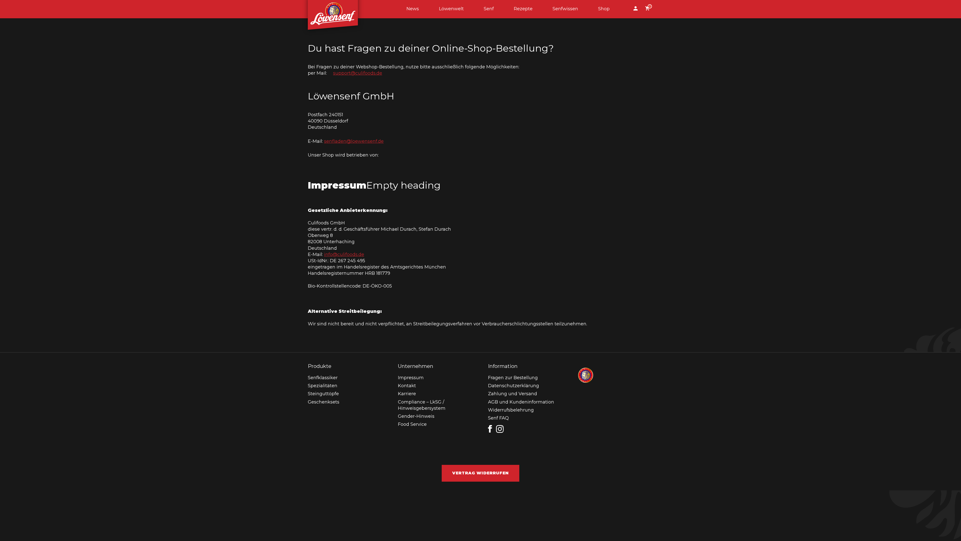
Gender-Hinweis (416, 416)
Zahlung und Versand (512, 393)
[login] (635, 9)
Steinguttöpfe (323, 393)
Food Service (412, 424)
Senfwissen (565, 9)
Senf (489, 9)
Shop (604, 9)
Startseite (333, 9)
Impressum (411, 377)
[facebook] (490, 429)
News (412, 9)
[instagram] (500, 429)
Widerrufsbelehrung (511, 410)
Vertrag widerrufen (480, 473)
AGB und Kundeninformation (521, 402)
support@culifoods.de (357, 73)
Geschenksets (323, 402)
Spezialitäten (322, 385)
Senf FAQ (498, 418)
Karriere (407, 393)
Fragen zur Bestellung (513, 377)
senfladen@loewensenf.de (354, 141)
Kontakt (407, 385)
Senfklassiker (323, 377)
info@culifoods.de (344, 254)
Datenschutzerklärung (513, 385)
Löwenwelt (451, 9)
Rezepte (523, 9)
